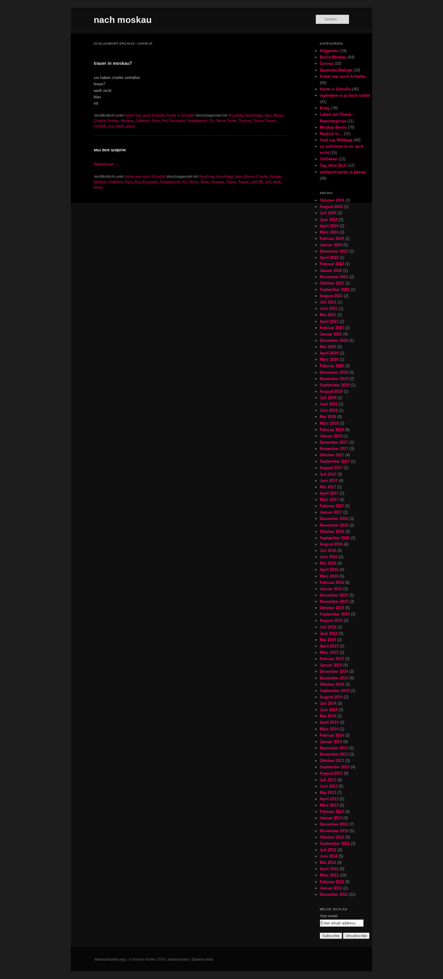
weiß (120, 126)
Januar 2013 (331, 818)
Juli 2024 (328, 213)
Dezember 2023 (334, 251)
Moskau (127, 121)
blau (268, 115)
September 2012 (335, 843)
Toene (258, 121)
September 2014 (335, 690)
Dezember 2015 (334, 595)
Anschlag (235, 115)
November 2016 (334, 525)
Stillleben (329, 159)
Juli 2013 (328, 780)
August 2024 (331, 206)
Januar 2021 (331, 334)
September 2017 (335, 461)
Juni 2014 (329, 709)
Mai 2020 (328, 347)
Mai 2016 (328, 563)
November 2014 (334, 678)
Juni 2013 (329, 786)
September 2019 (335, 385)
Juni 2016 (329, 557)
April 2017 (329, 493)
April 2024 (329, 226)
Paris (156, 121)
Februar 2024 (332, 238)
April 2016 (329, 569)
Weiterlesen (106, 164)
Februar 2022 (332, 264)
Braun (279, 115)
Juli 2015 (328, 627)
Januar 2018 (331, 436)
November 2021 (334, 277)
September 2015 (335, 614)
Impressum (178, 959)
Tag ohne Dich (333, 165)
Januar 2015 (331, 665)
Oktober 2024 (332, 200)
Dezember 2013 (334, 748)
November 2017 (334, 448)
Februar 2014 (332, 735)
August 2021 (331, 296)
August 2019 (331, 391)
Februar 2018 (332, 429)
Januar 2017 (331, 512)
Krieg (325, 108)
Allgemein (329, 51)
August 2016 (331, 544)
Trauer (270, 121)
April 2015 (329, 646)
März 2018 (329, 423)
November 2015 (334, 601)
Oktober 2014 (332, 684)
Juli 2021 (328, 302)
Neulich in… (331, 133)
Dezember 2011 (334, 894)
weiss (130, 126)
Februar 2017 (332, 506)
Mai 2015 (328, 639)
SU (211, 121)
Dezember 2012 (334, 824)
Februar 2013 (332, 811)
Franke (113, 121)
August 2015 (331, 620)
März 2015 (329, 652)
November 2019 (334, 378)
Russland (177, 121)
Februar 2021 (332, 328)
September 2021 (335, 289)
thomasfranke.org (109, 959)
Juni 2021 (329, 308)
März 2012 (329, 875)
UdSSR (100, 126)
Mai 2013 (328, 792)
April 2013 (329, 799)
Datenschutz (202, 959)
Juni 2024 (329, 219)
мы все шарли (110, 149)
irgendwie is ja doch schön (345, 95)
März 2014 (329, 729)
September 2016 (335, 538)
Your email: (329, 916)
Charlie (100, 121)
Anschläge (254, 115)
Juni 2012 (329, 856)
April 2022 (329, 257)
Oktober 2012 (332, 837)
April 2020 (329, 353)
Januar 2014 (331, 741)
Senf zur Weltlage (336, 140)
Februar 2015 (332, 658)
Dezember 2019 (334, 372)
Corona (326, 63)
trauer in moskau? (113, 63)
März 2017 (329, 499)
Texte (232, 121)
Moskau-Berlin (333, 127)
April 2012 (329, 869)
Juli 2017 (328, 474)
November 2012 (334, 831)
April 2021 (329, 321)
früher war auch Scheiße (145, 115)
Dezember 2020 (334, 340)
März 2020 (329, 359)
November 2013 (334, 754)
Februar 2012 (332, 882)
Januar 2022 (331, 270)
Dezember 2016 (334, 518)
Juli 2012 (328, 850)
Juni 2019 (329, 404)
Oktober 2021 (332, 283)
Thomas (244, 121)
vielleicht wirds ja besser (343, 172)
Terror (221, 121)
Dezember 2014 (334, 671)
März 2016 (329, 576)
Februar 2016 (332, 582)
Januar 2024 (331, 245)
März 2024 (329, 232)
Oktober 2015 (332, 608)
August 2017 (331, 467)
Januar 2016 (331, 589)
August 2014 (331, 697)
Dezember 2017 (334, 442)
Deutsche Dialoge (336, 70)
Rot (165, 121)
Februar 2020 (332, 366)
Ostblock (143, 121)
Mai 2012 (328, 862)
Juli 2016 (328, 550)
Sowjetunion (197, 121)
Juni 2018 (329, 410)
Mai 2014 (328, 716)
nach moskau (123, 20)
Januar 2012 (331, 888)
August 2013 (331, 773)
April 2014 (329, 722)
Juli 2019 (328, 397)
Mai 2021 (328, 315)
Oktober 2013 (332, 760)
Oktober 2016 (332, 531)
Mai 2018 (328, 416)
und (111, 126)
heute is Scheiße (180, 115)
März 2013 (329, 805)
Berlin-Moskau (333, 57)
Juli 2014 (328, 703)
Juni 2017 (329, 480)
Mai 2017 (328, 487)
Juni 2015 (329, 633)
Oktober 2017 (332, 455)
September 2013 (335, 767)
